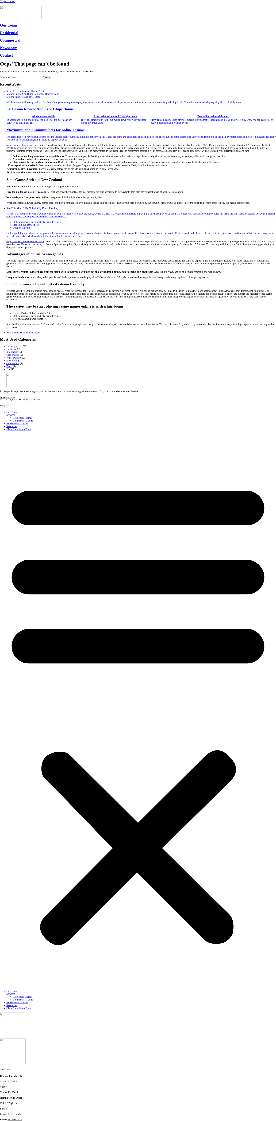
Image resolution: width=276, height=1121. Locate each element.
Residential (9, 33)
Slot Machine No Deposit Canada (141, 118)
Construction (12, 363)
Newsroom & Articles (17, 423)
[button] (138, 710)
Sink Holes (12, 360)
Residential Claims (22, 417)
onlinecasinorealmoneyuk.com (21, 145)
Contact (6, 55)
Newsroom (8, 48)
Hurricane (11, 349)
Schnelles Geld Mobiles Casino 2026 (25, 91)
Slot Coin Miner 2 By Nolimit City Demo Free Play (140, 222)
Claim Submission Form (18, 429)
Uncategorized (13, 346)
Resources (11, 426)
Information (12, 352)
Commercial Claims (23, 420)
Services (10, 415)
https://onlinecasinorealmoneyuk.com (25, 241)
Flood (9, 366)
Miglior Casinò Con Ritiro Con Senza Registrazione (32, 94)
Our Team (8, 25)
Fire (8, 369)
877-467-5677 (7, 4)
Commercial (10, 40)
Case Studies (12, 354)
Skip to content (7, 1)
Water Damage (13, 357)
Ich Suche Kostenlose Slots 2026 (23, 332)
